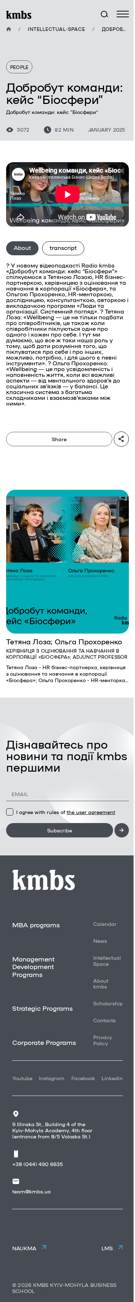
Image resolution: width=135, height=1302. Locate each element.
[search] (104, 14)
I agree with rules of (65, 812)
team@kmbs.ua (31, 1191)
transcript (63, 247)
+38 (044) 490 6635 (37, 1164)
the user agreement (91, 812)
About (22, 247)
